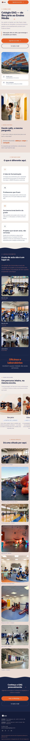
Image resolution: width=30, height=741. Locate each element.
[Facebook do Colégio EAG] (5, 731)
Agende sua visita (17, 2)
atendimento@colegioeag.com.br (8, 727)
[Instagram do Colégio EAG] (2, 731)
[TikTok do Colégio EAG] (8, 731)
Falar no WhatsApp (14, 698)
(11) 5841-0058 (15, 46)
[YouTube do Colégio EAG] (11, 731)
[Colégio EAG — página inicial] (3, 2)
